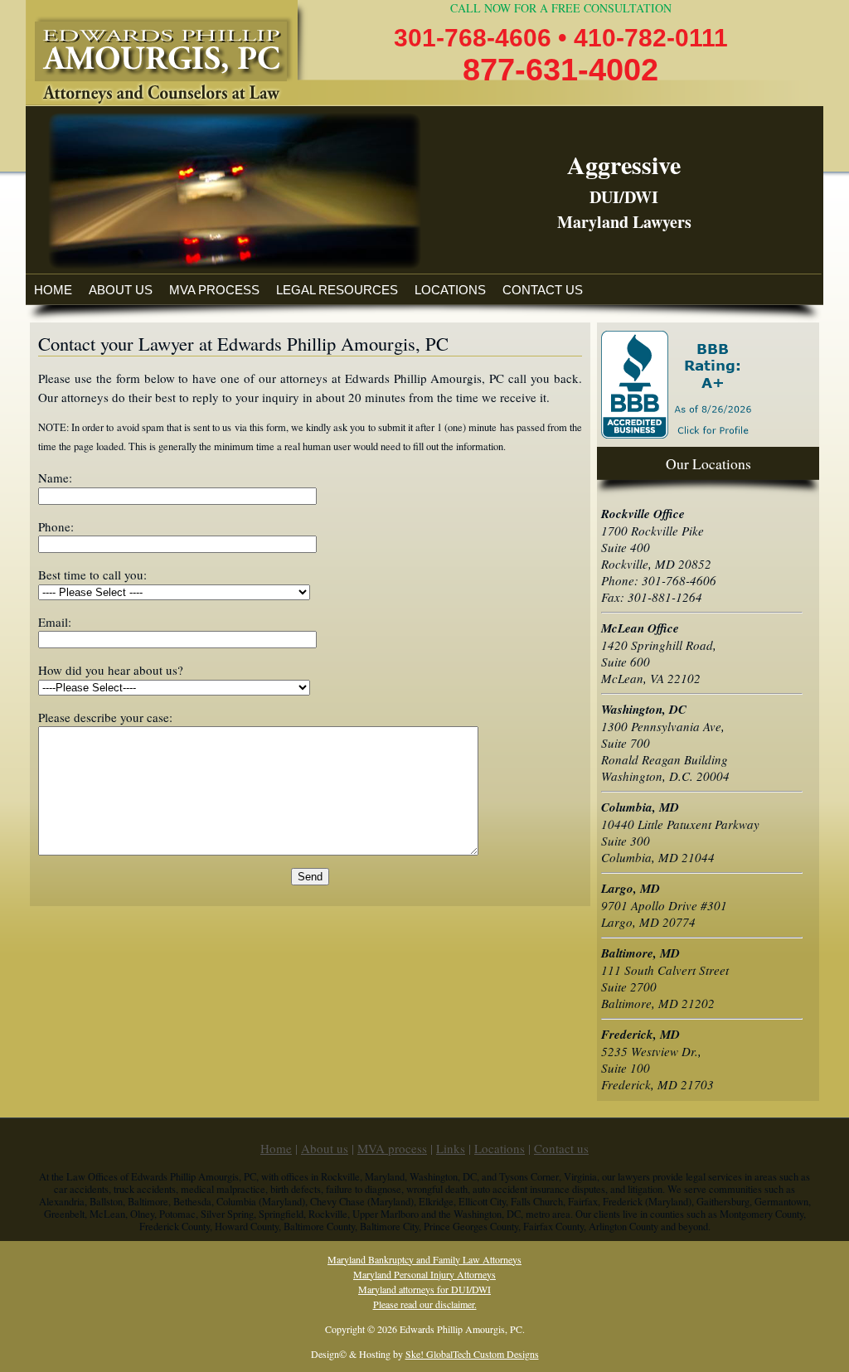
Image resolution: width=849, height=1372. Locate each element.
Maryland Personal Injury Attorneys (424, 1274)
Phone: (56, 526)
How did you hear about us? (110, 670)
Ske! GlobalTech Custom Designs (472, 1353)
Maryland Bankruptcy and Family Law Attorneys (424, 1259)
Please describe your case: (105, 717)
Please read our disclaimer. (425, 1304)
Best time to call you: (92, 574)
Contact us (542, 290)
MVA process (214, 290)
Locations (450, 290)
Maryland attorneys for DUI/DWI (424, 1289)
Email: (54, 621)
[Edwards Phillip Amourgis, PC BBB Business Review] (678, 433)
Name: (55, 477)
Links (450, 1148)
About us (121, 290)
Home (53, 290)
